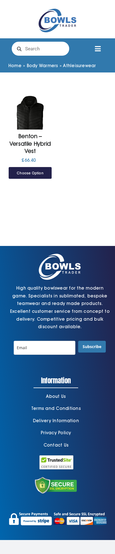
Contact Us (56, 445)
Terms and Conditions (56, 408)
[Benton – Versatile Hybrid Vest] (30, 121)
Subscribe (92, 346)
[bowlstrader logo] (57, 7)
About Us (56, 396)
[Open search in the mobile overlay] (40, 48)
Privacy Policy (56, 432)
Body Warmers (42, 65)
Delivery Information (56, 420)
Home (14, 65)
